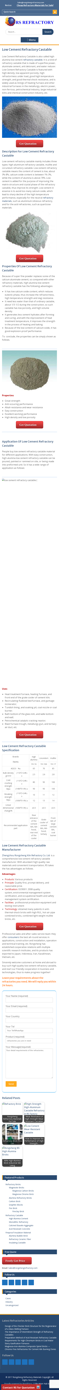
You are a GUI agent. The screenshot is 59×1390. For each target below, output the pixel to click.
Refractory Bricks (13, 1184)
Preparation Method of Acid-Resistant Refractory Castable (31, 1337)
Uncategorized (11, 1305)
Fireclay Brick (18, 1211)
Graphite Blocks (16, 1204)
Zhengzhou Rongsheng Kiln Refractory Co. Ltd (26, 855)
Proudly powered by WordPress (18, 1383)
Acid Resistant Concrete (19, 1229)
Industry (9, 1302)
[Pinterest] (31, 1282)
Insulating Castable (17, 1242)
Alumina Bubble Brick (19, 1235)
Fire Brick (13, 1208)
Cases (8, 1298)
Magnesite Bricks (16, 1187)
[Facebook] (5, 1282)
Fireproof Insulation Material (18, 1232)
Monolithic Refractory (18, 1222)
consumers (13, 937)
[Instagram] (24, 1282)
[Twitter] (18, 1282)
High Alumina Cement (18, 1218)
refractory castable (33, 59)
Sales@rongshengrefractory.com (30, 3)
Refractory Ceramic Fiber (20, 1239)
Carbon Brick (14, 1201)
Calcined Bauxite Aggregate (21, 1225)
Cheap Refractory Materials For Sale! (35, 5)
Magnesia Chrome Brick (23, 1194)
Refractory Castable (14, 1215)
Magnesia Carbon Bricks (23, 1190)
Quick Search (10, 12)
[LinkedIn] (11, 1282)
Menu (32, 39)
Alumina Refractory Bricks (20, 1198)
